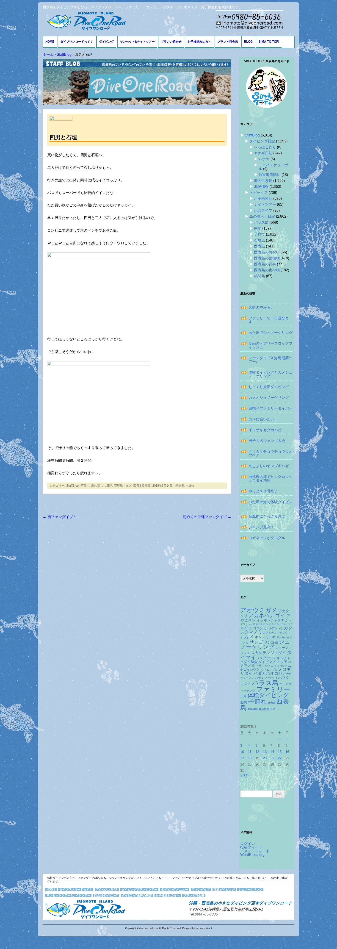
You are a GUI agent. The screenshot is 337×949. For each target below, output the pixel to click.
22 (280, 758)
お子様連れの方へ (199, 41)
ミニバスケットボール (275, 167)
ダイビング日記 (262, 141)
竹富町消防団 (270, 175)
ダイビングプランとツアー (139, 889)
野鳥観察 (253, 709)
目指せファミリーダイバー (271, 408)
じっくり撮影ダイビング (269, 387)
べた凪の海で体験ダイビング (271, 504)
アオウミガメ (258, 610)
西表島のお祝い (267, 252)
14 (272, 752)
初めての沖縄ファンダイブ (207, 517)
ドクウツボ (281, 665)
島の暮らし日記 (101, 485)
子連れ (257, 701)
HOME (49, 41)
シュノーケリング (265, 644)
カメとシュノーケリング (269, 398)
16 (287, 752)
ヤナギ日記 (263, 153)
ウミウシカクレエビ (280, 624)
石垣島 (118, 485)
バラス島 (261, 222)
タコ (259, 658)
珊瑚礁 (271, 702)
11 (249, 752)
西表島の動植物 (267, 258)
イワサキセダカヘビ (265, 430)
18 (249, 758)
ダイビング (106, 41)
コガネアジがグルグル (267, 538)
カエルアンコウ (273, 628)
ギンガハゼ (282, 637)
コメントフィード (255, 851)
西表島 (259, 246)
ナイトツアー (265, 204)
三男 (243, 696)
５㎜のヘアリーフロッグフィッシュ (271, 345)
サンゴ (256, 641)
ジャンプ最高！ (261, 527)
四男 (136, 485)
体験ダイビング (268, 695)
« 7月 (244, 776)
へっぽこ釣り (265, 147)
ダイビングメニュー (174, 889)
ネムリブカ (270, 669)
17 (242, 758)
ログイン (247, 844)
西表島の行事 (265, 264)
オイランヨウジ (251, 628)
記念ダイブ (263, 210)
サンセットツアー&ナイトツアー (68, 895)
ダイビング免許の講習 (137, 895)
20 (265, 758)
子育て (84, 485)
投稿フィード (251, 847)
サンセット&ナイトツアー (137, 41)
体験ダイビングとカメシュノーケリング (271, 374)
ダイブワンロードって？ (76, 41)
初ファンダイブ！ (60, 517)
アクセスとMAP (107, 889)
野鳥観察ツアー (268, 709)
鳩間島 (259, 276)
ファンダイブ (201, 889)
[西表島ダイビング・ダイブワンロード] (85, 21)
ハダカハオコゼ (268, 673)
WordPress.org (252, 855)
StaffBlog (72, 485)
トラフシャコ (265, 665)
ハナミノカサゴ (266, 678)
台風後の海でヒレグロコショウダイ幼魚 (271, 478)
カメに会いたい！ (263, 419)
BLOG (248, 41)
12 (257, 752)
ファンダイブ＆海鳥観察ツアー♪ (271, 360)
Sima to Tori (269, 41)
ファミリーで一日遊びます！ (269, 320)
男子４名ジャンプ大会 (267, 441)
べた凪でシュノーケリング (271, 333)
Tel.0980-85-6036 (203, 914)
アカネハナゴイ (267, 615)
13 (265, 752)
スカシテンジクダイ (268, 652)
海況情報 (261, 187)
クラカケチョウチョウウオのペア (271, 453)
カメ (249, 636)
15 (280, 752)
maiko (190, 485)
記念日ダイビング (106, 895)
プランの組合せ (171, 41)
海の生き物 (263, 181)
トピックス (258, 192)
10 (242, 752)
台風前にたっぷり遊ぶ (267, 516)
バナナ (264, 159)
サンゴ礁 (271, 642)
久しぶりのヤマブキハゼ (269, 466)
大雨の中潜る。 (261, 307)
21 (272, 758)
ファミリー (273, 689)
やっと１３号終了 (263, 491)
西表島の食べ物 (267, 270)
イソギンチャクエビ (272, 620)
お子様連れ (263, 198)
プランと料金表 (227, 41)
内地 (257, 228)
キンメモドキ (265, 637)
